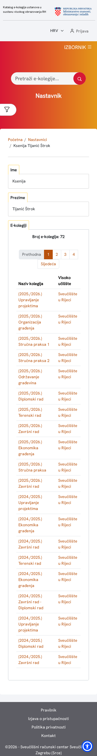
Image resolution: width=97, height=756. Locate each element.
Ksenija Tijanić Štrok (31, 145)
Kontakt (48, 735)
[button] (79, 31)
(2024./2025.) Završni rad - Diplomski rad (30, 601)
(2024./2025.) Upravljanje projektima (30, 502)
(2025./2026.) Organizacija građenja (30, 322)
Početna (15, 139)
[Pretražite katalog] (79, 78)
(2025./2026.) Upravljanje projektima (30, 299)
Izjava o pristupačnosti (48, 718)
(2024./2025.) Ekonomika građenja (30, 525)
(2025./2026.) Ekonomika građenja (30, 447)
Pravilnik (48, 710)
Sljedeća (48, 263)
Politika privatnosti (49, 727)
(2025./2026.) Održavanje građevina (30, 377)
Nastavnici (37, 139)
